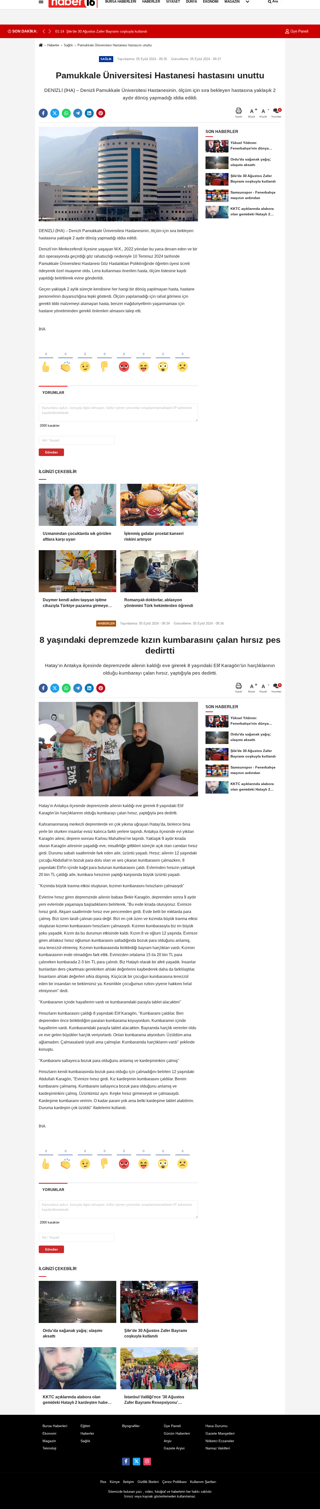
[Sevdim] (85, 358)
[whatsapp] (66, 113)
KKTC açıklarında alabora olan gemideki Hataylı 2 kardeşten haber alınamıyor (76, 1400)
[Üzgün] (182, 358)
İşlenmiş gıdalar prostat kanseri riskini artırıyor (154, 536)
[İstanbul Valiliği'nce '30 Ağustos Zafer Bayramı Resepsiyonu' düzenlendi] (159, 1368)
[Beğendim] (46, 358)
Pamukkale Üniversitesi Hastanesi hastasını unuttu (115, 45)
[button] (50, 31)
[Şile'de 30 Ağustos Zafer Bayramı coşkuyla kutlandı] (159, 1302)
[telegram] (77, 113)
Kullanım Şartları (203, 1482)
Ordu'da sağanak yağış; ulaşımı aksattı (72, 1333)
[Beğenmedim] (104, 358)
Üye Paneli (299, 31)
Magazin (49, 1441)
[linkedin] (89, 113)
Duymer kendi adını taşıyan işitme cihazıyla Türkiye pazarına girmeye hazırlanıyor (75, 603)
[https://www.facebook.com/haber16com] (126, 1461)
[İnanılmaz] (163, 358)
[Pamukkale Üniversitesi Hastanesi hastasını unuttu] (118, 174)
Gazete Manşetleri (220, 1433)
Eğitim (85, 1426)
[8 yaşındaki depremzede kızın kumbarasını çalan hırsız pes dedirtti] (118, 749)
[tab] (53, 392)
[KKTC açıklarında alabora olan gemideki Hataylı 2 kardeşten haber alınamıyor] (77, 1368)
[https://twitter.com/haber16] (136, 1461)
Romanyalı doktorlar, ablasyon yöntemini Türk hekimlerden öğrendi (158, 603)
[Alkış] (65, 358)
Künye (115, 1482)
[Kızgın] (124, 358)
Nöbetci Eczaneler (220, 1441)
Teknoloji (49, 1448)
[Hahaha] (143, 358)
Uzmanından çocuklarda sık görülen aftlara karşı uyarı (77, 536)
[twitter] (54, 113)
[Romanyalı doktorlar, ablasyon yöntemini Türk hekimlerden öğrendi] (159, 571)
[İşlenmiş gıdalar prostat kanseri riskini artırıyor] (159, 505)
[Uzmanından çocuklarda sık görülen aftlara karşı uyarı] (77, 505)
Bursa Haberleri (54, 1426)
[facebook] (43, 113)
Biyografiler (131, 1426)
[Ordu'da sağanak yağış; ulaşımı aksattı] (77, 1302)
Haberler (53, 45)
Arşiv (168, 1441)
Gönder (51, 452)
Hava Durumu (217, 1426)
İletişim (128, 1482)
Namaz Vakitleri (218, 1448)
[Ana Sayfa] (41, 45)
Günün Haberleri (177, 1433)
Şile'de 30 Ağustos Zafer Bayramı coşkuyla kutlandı (155, 1333)
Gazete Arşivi (174, 1448)
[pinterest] (100, 113)
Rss (103, 1482)
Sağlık (68, 45)
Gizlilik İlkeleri (148, 1482)
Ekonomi (49, 1433)
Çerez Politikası (174, 1482)
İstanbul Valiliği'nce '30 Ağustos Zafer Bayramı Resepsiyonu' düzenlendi (154, 1400)
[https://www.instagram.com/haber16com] (147, 1461)
